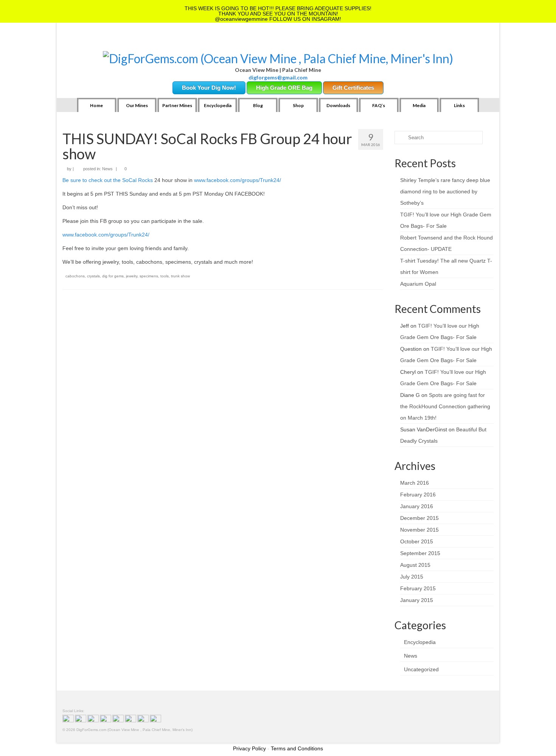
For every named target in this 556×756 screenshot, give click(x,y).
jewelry (131, 276)
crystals (93, 276)
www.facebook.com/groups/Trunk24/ (237, 180)
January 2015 (416, 600)
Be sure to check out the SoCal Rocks (107, 180)
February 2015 (418, 588)
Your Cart (127, 42)
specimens (149, 276)
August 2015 (415, 565)
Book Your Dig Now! (209, 87)
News (107, 168)
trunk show (180, 276)
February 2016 (418, 495)
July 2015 (411, 577)
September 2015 (420, 553)
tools (164, 276)
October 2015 (416, 541)
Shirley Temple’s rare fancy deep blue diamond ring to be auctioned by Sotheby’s (445, 191)
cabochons (75, 276)
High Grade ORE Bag (284, 87)
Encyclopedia (420, 642)
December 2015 (419, 518)
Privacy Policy (249, 748)
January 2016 (416, 506)
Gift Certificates (353, 87)
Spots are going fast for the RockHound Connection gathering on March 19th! (445, 406)
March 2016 (414, 483)
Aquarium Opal (418, 284)
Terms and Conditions (297, 748)
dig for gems (113, 276)
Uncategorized (421, 669)
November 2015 (419, 530)
